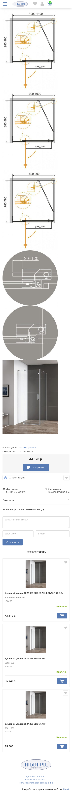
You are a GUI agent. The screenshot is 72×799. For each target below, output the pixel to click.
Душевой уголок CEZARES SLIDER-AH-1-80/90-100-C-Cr (34, 592)
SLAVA (66, 789)
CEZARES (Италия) (27, 447)
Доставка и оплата (36, 776)
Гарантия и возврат (36, 779)
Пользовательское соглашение (36, 782)
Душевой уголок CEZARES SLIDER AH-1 (26, 658)
